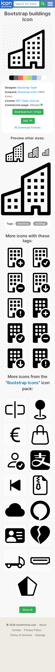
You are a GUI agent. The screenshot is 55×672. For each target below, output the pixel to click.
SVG (25, 120)
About (42, 624)
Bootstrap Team (27, 87)
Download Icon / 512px (28, 111)
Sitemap (40, 635)
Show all (27, 609)
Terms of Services (21, 635)
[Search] (42, 4)
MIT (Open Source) (27, 100)
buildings (40, 223)
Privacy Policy (32, 630)
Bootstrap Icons (27, 92)
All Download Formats (27, 127)
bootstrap (23, 223)
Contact (16, 630)
